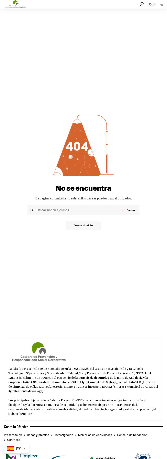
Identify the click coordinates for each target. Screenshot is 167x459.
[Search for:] (78, 210)
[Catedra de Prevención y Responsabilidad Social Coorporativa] (15, 4)
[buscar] (141, 4)
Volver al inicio (83, 225)
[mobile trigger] (159, 4)
